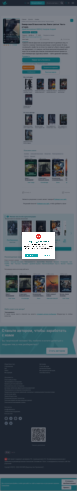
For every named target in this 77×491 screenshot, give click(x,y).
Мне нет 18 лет (45, 255)
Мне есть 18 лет (32, 255)
